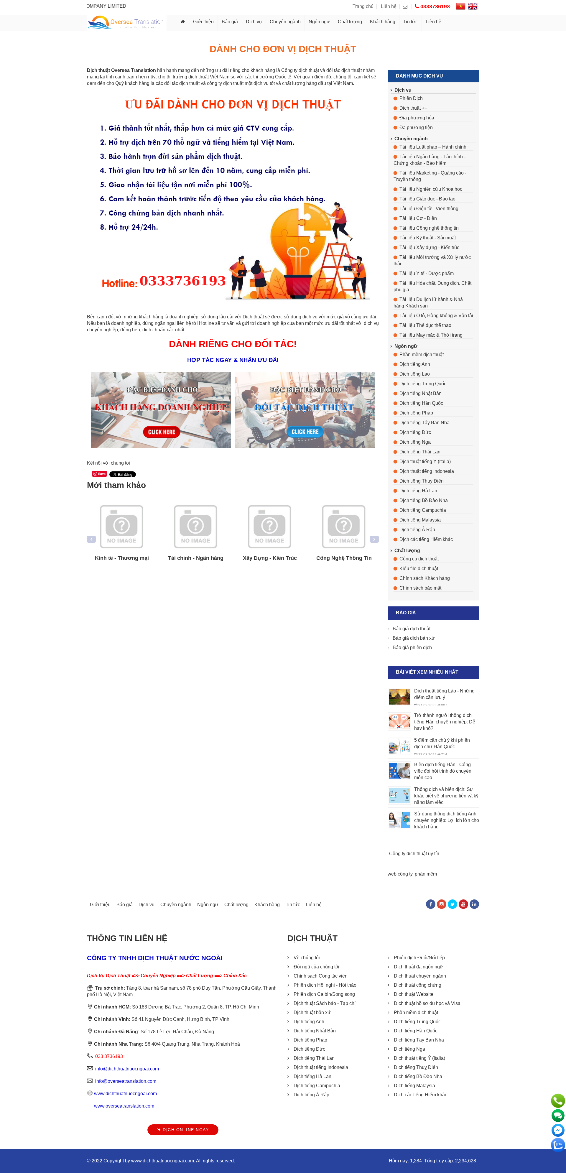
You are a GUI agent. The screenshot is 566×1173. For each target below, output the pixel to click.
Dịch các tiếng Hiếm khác (426, 539)
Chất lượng (350, 21)
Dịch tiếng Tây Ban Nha (424, 422)
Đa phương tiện (416, 127)
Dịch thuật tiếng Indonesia (426, 471)
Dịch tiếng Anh (414, 364)
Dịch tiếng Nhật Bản (420, 393)
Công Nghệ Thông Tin (344, 558)
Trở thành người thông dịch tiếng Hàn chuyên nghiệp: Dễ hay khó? (444, 722)
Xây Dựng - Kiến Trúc (270, 558)
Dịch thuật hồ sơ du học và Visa (427, 1003)
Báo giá (230, 21)
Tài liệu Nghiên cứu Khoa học (430, 189)
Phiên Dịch (411, 98)
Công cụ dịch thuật (419, 558)
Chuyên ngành (285, 21)
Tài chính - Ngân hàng (195, 558)
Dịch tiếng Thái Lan (419, 451)
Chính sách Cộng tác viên (321, 975)
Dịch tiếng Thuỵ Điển (421, 480)
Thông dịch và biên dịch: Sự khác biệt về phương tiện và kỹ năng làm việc (446, 796)
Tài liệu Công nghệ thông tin (429, 228)
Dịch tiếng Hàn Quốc (421, 403)
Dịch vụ (254, 21)
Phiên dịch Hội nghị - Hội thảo (325, 985)
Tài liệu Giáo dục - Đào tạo (427, 198)
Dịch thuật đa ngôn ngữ (418, 966)
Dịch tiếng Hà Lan (418, 490)
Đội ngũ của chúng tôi (316, 966)
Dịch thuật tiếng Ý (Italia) (425, 461)
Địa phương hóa (416, 117)
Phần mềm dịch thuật (421, 354)
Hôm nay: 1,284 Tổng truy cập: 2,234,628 (432, 1160)
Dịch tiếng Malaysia (420, 519)
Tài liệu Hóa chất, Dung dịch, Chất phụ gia (432, 286)
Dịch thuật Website (413, 994)
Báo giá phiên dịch (412, 647)
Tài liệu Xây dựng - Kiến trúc (429, 247)
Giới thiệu (203, 21)
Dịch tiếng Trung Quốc (422, 383)
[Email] (407, 6)
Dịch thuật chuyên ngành (420, 975)
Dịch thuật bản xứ (312, 1012)
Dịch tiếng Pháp (416, 412)
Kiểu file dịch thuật (418, 568)
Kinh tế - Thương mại (122, 558)
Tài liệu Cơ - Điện (418, 218)
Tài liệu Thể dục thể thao (425, 325)
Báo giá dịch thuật (411, 628)
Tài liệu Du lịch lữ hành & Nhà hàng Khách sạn (428, 302)
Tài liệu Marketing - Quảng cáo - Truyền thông (430, 176)
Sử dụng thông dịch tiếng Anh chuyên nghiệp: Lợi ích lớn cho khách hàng (446, 820)
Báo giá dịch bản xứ (414, 638)
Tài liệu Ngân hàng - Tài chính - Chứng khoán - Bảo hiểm (429, 160)
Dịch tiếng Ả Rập (417, 529)
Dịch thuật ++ (413, 108)
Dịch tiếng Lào (414, 373)
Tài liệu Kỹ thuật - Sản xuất (427, 237)
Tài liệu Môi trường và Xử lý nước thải (432, 260)
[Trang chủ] (183, 23)
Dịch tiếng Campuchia (422, 510)
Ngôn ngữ (319, 21)
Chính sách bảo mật (420, 587)
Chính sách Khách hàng (424, 578)
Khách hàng (382, 21)
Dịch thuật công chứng (417, 985)
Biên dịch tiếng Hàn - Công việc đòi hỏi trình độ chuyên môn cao (442, 771)
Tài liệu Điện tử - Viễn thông (428, 208)
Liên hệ (388, 6)
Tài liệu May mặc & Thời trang (431, 335)
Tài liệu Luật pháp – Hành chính (432, 146)
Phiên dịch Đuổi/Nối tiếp (419, 957)
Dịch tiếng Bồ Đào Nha (423, 500)
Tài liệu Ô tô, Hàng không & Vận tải (436, 315)
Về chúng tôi (307, 957)
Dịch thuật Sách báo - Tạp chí (325, 1003)
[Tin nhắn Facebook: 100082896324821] (558, 1130)
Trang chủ (363, 6)
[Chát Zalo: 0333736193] (558, 1145)
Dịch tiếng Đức (415, 432)
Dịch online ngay (185, 1129)
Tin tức (410, 21)
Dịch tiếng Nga (415, 442)
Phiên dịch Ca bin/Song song (324, 994)
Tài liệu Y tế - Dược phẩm (426, 273)
